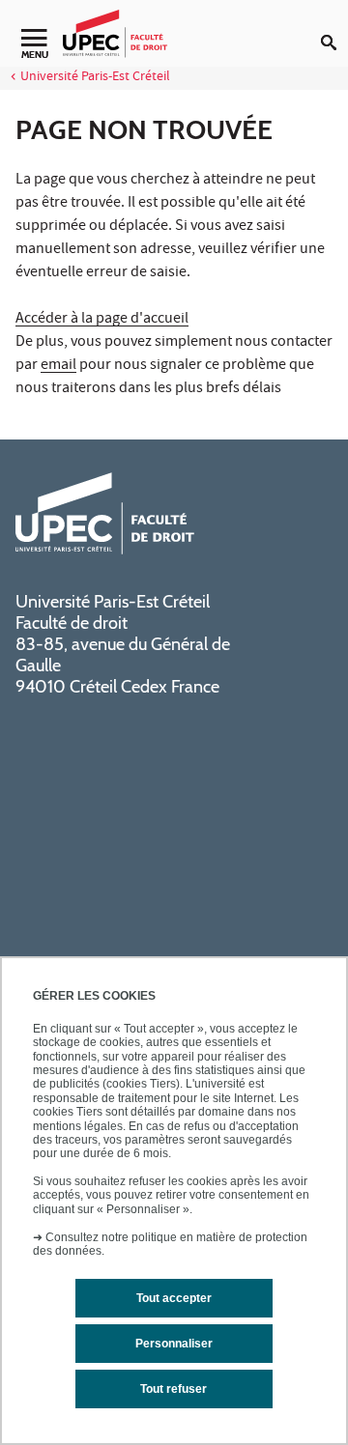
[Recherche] (334, 27)
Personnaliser (174, 1343)
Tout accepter (174, 1298)
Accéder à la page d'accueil (101, 319)
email (58, 366)
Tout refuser (173, 1389)
